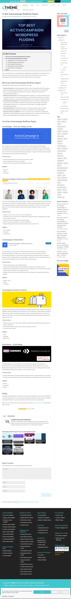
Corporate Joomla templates (9, 527)
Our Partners (41, 555)
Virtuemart (6, 9)
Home (5, 5)
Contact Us (53, 5)
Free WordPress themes (38, 402)
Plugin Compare (64, 97)
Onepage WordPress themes (27, 517)
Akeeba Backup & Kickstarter (28, 9)
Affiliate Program (42, 557)
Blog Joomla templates (8, 541)
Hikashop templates (7, 550)
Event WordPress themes (26, 571)
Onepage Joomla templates (9, 517)
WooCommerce (61, 197)
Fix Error (60, 143)
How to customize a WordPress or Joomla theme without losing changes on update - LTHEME (62, 235)
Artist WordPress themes (26, 557)
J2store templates (7, 555)
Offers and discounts (62, 170)
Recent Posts (11, 416)
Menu (59, 165)
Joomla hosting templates (8, 539)
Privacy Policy (11, 596)
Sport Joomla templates (8, 536)
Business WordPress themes (27, 539)
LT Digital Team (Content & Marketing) (10, 16)
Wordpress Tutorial (64, 111)
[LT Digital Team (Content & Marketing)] (7, 421)
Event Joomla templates (8, 534)
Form (59, 148)
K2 (58, 5)
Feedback (60, 141)
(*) (45, 540)
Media (66, 163)
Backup (65, 119)
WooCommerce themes (26, 520)
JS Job (18, 9)
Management (61, 160)
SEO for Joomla (61, 185)
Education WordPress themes (27, 541)
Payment (60, 175)
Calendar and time (61, 126)
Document (64, 133)
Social (64, 189)
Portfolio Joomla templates (9, 529)
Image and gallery (61, 150)
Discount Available (42, 560)
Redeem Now (57, 1)
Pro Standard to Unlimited (61, 535)
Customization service (43, 530)
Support (32, 5)
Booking (64, 121)
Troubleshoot (61, 88)
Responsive (64, 177)
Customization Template (62, 229)
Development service (43, 532)
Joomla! (10, 5)
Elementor (65, 102)
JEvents (62, 55)
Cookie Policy (5, 596)
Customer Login (45, 5)
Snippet (59, 189)
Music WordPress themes (26, 569)
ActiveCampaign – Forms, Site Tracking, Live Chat (16, 126)
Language (60, 158)
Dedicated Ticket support (43, 517)
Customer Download (60, 517)
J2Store (12, 9)
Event (65, 138)
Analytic (60, 119)
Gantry (64, 67)
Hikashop (64, 5)
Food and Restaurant (62, 146)
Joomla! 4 (63, 60)
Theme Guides (63, 106)
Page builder (61, 172)
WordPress (17, 5)
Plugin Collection (27, 16)
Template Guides (64, 78)
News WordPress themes (26, 536)
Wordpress (60, 90)
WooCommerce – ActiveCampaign (12, 344)
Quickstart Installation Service (44, 520)
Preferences (60, 592)
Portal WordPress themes (26, 522)
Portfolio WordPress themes (27, 566)
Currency (65, 131)
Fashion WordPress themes (27, 544)
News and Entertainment (62, 168)
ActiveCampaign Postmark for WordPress (14, 290)
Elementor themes (25, 525)
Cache (59, 124)
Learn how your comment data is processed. (29, 502)
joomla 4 (60, 153)
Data (59, 133)
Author (4, 416)
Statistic (60, 192)
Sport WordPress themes (26, 574)
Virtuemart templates (7, 553)
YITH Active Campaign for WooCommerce (14, 179)
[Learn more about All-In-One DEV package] (63, 275)
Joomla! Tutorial (64, 63)
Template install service (43, 527)
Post (59, 177)
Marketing (60, 163)
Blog (37, 5)
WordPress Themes (62, 248)
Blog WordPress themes (26, 534)
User (59, 194)
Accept (42, 592)
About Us (27, 583)
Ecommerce (61, 136)
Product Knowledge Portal (61, 527)
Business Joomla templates (9, 524)
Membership (25, 5)
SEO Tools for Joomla (62, 187)
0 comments (33, 16)
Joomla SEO (60, 155)
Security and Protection (62, 180)
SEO (59, 182)
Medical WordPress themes (27, 564)
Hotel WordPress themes (26, 550)
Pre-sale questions (42, 515)
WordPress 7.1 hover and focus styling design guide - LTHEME (62, 253)
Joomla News (63, 58)
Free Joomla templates (8, 515)
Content (60, 131)
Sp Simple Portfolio (65, 74)
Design (59, 37)
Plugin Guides (63, 99)
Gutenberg (64, 148)
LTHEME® (13, 583)
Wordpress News (64, 108)
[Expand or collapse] (49, 54)
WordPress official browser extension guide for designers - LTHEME (63, 245)
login (65, 158)
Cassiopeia (60, 129)
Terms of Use (33, 583)
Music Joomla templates (8, 531)
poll (64, 175)
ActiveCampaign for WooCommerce (12, 240)
